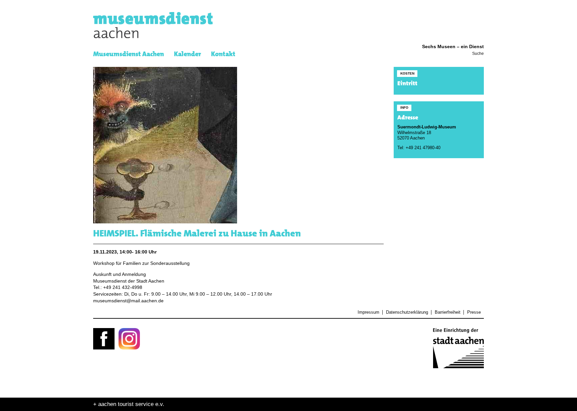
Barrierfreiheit (447, 312)
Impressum (368, 312)
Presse (473, 312)
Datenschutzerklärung (407, 312)
